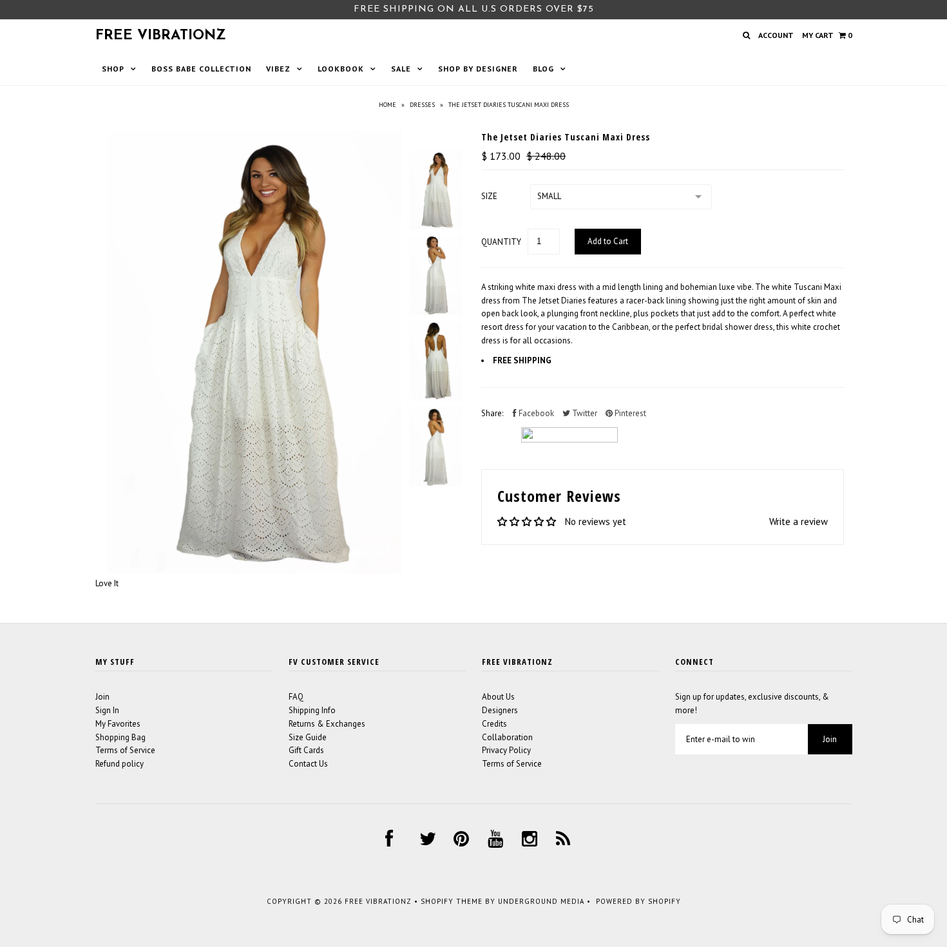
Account (776, 35)
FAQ (296, 696)
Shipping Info (312, 710)
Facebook (535, 413)
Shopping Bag (120, 737)
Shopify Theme (452, 901)
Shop (113, 68)
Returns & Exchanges (327, 723)
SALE (401, 68)
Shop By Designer (478, 68)
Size (489, 196)
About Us (498, 696)
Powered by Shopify (638, 901)
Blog (543, 68)
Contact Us (308, 763)
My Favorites (117, 723)
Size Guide (308, 737)
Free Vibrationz (160, 35)
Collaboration (507, 737)
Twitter (583, 413)
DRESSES (422, 104)
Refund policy (119, 763)
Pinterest (629, 413)
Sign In (107, 710)
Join (102, 696)
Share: (492, 413)
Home (387, 104)
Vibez (278, 68)
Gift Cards (306, 750)
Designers (500, 710)
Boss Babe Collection (201, 68)
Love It (107, 583)
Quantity (501, 241)
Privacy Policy (506, 750)
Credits (494, 723)
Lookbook (341, 68)
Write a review (798, 521)
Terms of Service (125, 750)
